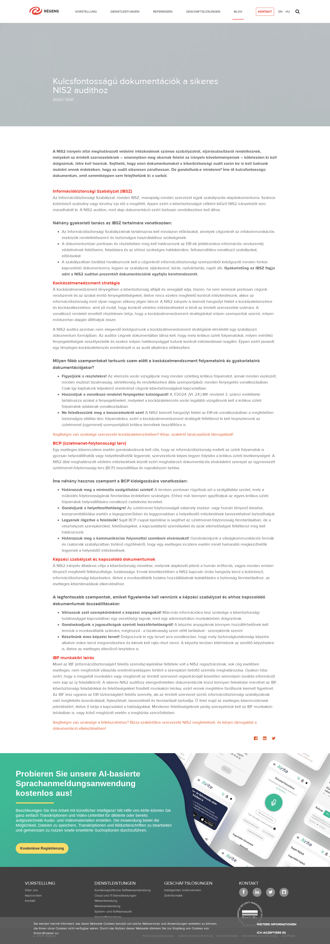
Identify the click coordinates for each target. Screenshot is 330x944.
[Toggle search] (297, 10)
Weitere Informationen (276, 924)
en (280, 12)
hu (288, 12)
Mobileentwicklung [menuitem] (107, 906)
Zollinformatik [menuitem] (173, 896)
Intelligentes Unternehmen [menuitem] (182, 890)
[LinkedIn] (264, 738)
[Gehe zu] (45, 11)
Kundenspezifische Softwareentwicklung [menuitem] (123, 890)
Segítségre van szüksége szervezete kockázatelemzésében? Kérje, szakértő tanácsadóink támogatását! (143, 434)
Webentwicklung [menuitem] (106, 901)
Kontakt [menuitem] (30, 901)
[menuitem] (86, 12)
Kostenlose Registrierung (42, 848)
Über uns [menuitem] (31, 890)
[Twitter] (273, 738)
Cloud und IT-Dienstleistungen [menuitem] (115, 896)
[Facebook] (255, 738)
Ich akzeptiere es (271, 933)
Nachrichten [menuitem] (33, 896)
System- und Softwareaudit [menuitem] (113, 912)
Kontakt (248, 883)
